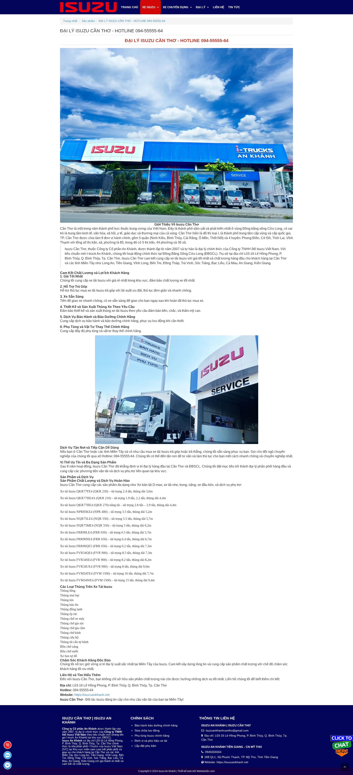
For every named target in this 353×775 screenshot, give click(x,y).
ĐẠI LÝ (201, 7)
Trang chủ (129, 7)
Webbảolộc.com (206, 771)
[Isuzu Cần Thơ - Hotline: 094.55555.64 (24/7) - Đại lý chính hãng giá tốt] (88, 7)
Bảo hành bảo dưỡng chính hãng (156, 725)
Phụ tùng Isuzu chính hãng (152, 735)
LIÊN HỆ (218, 7)
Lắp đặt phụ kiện (145, 745)
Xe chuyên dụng (176, 7)
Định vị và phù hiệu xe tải (151, 740)
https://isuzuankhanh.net (91, 695)
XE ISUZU (149, 7)
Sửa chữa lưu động (147, 730)
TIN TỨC (234, 7)
